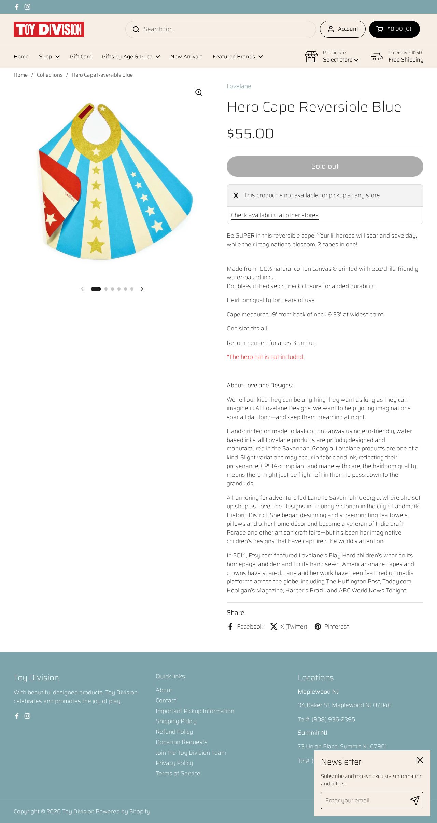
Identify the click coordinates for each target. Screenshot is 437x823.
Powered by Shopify (123, 811)
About (164, 690)
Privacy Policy (174, 762)
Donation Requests (182, 742)
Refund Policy (174, 731)
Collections (49, 75)
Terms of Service (178, 773)
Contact (166, 700)
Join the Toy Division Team (191, 752)
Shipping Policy (176, 721)
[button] (394, 29)
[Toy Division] (49, 29)
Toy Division (78, 811)
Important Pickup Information (195, 710)
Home (21, 75)
